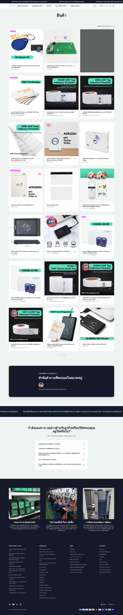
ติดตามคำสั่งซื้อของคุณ (104, 552)
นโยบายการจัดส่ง (103, 562)
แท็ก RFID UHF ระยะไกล (45, 549)
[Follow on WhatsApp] (21, 604)
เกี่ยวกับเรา (101, 549)
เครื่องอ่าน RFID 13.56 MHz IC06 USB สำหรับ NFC (94, 344)
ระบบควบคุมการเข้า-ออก (76, 557)
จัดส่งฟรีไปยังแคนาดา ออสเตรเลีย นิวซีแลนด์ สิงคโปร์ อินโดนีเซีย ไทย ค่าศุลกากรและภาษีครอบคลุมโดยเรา (95, 1)
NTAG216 (41, 582)
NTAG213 (41, 577)
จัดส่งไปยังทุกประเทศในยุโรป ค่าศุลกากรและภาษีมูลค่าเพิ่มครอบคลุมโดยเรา (53, 1)
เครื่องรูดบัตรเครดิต (74, 559)
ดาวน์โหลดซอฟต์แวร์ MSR (76, 569)
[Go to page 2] (65, 355)
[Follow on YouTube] (13, 604)
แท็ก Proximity (42, 593)
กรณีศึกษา (101, 557)
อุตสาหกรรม (72, 552)
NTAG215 (41, 580)
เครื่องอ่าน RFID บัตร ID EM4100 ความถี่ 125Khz (58, 251)
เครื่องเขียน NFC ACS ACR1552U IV (17, 593)
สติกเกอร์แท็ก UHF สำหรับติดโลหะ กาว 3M (47, 555)
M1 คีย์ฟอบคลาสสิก (43, 572)
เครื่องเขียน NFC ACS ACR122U (16, 586)
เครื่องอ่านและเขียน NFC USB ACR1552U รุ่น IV (22, 205)
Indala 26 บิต (42, 595)
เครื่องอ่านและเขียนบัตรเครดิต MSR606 (16, 562)
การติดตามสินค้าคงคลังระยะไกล (77, 554)
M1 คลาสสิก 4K (42, 569)
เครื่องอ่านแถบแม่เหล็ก (22, 6)
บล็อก (100, 559)
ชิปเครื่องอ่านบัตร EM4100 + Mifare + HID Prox (17, 578)
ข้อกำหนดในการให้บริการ (105, 572)
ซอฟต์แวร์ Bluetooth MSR (76, 572)
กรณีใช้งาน (72, 549)
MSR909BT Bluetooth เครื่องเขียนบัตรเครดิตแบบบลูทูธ (17, 558)
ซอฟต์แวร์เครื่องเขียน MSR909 (77, 567)
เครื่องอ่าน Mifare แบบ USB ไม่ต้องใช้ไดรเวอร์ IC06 (18, 582)
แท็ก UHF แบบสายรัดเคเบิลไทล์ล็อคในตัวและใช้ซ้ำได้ (47, 563)
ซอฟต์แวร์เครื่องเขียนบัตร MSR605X (78, 564)
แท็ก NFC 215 (42, 575)
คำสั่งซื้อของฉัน (102, 554)
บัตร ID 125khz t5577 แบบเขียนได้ (47, 598)
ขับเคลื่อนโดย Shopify (22, 609)
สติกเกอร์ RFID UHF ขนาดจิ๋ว (46, 552)
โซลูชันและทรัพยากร (75, 6)
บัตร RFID (48, 6)
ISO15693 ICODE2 (43, 585)
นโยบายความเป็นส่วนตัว (105, 569)
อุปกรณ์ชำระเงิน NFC (75, 562)
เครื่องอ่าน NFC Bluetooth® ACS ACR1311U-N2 (16, 589)
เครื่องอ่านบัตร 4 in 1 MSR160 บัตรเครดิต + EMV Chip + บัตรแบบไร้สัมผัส (17, 570)
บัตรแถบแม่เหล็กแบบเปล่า (53, 205)
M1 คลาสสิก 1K (42, 567)
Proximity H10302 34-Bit (45, 590)
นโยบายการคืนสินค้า (104, 564)
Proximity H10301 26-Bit (45, 587)
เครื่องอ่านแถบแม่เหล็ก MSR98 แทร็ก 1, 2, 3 (17, 550)
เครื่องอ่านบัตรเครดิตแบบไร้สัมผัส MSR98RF (16, 554)
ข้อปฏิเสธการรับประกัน (104, 567)
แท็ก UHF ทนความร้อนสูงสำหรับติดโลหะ (47, 559)
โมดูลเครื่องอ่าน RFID (37, 6)
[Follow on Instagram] (10, 604)
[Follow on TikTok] (17, 604)
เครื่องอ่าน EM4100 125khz (15, 575)
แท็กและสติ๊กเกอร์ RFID (60, 6)
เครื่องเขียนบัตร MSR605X (15, 566)
